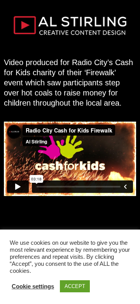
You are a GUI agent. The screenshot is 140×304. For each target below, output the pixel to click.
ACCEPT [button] (75, 286)
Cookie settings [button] (33, 286)
